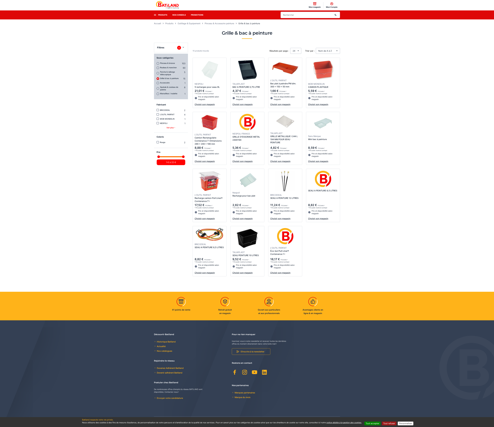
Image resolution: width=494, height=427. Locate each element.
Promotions (197, 15)
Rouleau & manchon (168, 67)
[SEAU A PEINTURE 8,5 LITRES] (323, 179)
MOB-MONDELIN (167, 119)
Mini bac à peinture (317, 139)
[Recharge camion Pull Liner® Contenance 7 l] (209, 181)
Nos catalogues (164, 351)
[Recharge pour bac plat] (247, 180)
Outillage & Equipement (189, 23)
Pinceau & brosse (167, 63)
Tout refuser (389, 423)
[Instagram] (245, 372)
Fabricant (161, 104)
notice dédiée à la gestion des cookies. (344, 422)
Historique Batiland (166, 341)
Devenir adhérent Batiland (169, 372)
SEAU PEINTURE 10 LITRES (245, 255)
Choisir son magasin (205, 104)
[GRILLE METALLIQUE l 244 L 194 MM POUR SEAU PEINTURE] (285, 122)
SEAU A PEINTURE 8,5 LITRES (322, 190)
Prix (158, 152)
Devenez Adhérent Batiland (170, 368)
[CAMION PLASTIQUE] (323, 70)
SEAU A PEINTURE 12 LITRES (284, 198)
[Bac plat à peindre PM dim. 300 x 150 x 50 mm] (285, 69)
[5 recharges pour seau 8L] (210, 70)
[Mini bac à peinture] (323, 123)
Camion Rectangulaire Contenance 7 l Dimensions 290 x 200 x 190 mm (208, 140)
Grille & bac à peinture (169, 78)
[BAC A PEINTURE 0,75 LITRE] (247, 70)
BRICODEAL (165, 110)
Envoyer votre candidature (169, 398)
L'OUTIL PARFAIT (167, 114)
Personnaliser (405, 423)
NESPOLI (163, 123)
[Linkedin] (264, 372)
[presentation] (155, 15)
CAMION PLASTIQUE (318, 87)
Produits (162, 15)
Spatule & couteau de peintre (169, 88)
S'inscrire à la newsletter (252, 351)
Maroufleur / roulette (168, 93)
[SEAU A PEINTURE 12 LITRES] (285, 181)
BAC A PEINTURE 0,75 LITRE (246, 87)
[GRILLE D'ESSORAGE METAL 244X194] (247, 122)
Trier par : (310, 51)
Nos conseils (179, 15)
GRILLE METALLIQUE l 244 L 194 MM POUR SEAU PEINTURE (284, 139)
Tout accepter (372, 423)
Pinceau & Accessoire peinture (219, 23)
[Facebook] (235, 372)
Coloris (160, 137)
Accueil (157, 23)
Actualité (161, 346)
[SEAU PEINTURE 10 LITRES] (247, 238)
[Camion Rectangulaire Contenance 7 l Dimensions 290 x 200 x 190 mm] (209, 123)
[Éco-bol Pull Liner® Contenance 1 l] (285, 236)
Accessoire (165, 83)
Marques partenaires (244, 392)
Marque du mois (242, 397)
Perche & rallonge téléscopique (167, 73)
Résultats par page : (279, 51)
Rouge (162, 142)
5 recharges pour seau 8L (207, 87)
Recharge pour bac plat (243, 195)
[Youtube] (254, 372)
